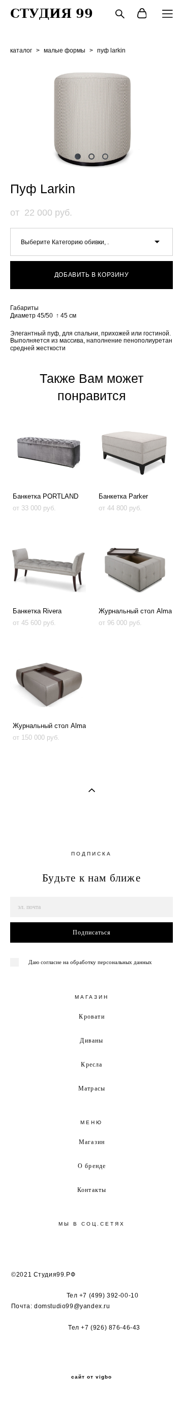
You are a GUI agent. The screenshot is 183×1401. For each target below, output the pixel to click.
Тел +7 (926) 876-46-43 (104, 1328)
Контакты (92, 1189)
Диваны (91, 1040)
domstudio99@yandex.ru (72, 1306)
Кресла (91, 1064)
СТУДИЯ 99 (51, 14)
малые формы (64, 50)
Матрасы (91, 1088)
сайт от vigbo (91, 1377)
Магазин (92, 1141)
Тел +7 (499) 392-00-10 (103, 1295)
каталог (21, 50)
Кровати (91, 1016)
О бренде (92, 1165)
